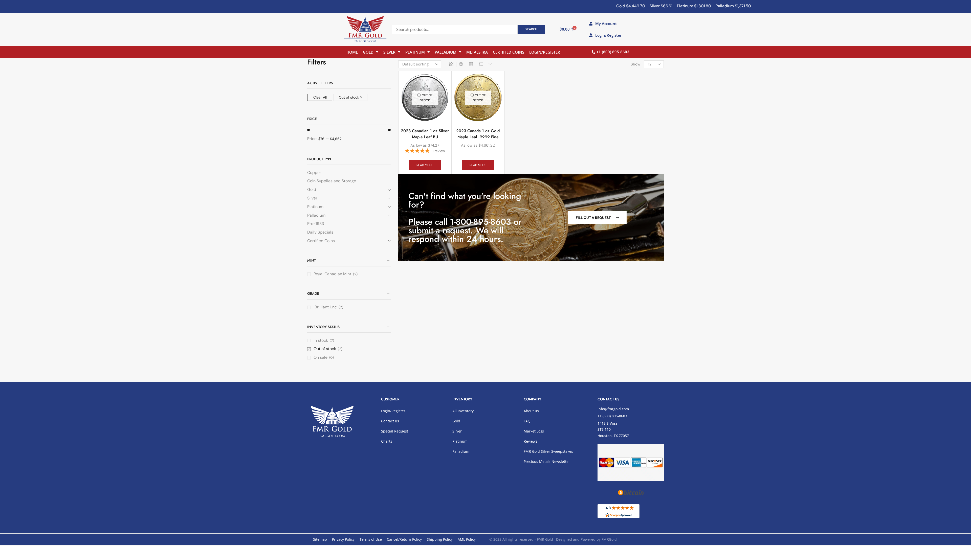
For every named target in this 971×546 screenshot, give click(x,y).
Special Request (394, 431)
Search (531, 29)
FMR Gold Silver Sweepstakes (548, 451)
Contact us (390, 421)
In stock (324, 340)
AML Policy (467, 539)
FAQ (527, 421)
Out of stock (349, 97)
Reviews (530, 441)
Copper (314, 172)
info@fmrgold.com (613, 408)
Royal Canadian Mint (332, 274)
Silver (389, 52)
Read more (424, 165)
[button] (597, 217)
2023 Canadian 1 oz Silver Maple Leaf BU (425, 134)
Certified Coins (508, 52)
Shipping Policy (440, 539)
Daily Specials (320, 232)
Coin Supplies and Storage (331, 181)
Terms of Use (371, 539)
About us (531, 410)
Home (352, 52)
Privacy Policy (343, 539)
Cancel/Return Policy (404, 539)
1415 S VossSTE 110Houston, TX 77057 (613, 429)
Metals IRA (477, 52)
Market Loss (534, 431)
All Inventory (463, 410)
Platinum (415, 52)
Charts (386, 441)
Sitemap (320, 539)
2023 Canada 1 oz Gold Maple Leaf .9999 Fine (478, 134)
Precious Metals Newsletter (547, 461)
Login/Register (544, 52)
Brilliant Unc (325, 307)
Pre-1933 (315, 223)
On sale (324, 357)
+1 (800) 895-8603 (612, 416)
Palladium (445, 52)
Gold (368, 52)
